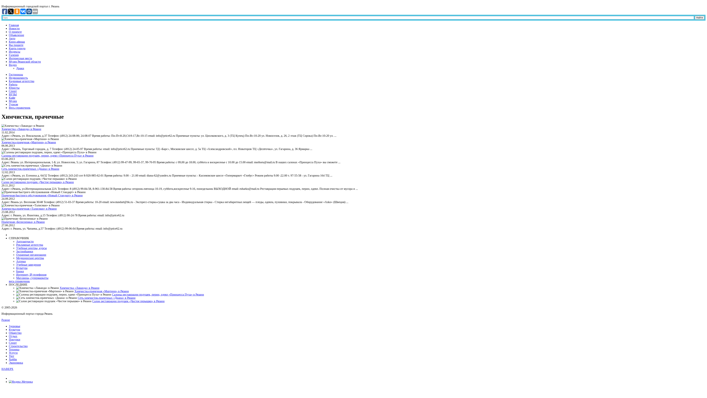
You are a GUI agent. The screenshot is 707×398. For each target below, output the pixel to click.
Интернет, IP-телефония (31, 274)
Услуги (13, 352)
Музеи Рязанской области (25, 61)
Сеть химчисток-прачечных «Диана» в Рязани (30, 168)
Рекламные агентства (29, 244)
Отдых (13, 336)
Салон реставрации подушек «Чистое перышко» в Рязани (37, 182)
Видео (13, 65)
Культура (21, 268)
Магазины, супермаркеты (32, 278)
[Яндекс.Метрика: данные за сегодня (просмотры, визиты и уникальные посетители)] (21, 381)
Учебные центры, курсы (31, 248)
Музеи (13, 101)
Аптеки (21, 261)
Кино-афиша (17, 41)
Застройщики (24, 251)
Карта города (17, 48)
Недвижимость (18, 77)
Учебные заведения (28, 264)
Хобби (13, 359)
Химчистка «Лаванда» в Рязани (21, 129)
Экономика (16, 362)
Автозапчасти (25, 241)
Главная (14, 25)
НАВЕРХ (7, 369)
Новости (14, 28)
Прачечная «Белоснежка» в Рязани (23, 222)
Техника (14, 349)
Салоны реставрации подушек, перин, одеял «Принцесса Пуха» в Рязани (47, 155)
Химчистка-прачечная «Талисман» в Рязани (29, 208)
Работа (13, 84)
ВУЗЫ (13, 94)
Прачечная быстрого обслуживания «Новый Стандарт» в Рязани (42, 195)
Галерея (14, 55)
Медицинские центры (30, 258)
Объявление (16, 35)
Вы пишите (16, 45)
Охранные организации (31, 254)
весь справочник (19, 281)
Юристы (14, 87)
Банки (20, 271)
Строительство (18, 346)
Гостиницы (16, 74)
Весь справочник (19, 107)
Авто (12, 38)
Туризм (13, 104)
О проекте (15, 31)
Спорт (13, 91)
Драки (20, 68)
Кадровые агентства (21, 81)
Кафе (12, 97)
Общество (15, 332)
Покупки (14, 339)
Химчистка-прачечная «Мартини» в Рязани (28, 142)
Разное (5, 320)
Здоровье (14, 326)
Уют (11, 356)
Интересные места (20, 58)
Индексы (14, 51)
